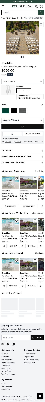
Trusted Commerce (8, 362)
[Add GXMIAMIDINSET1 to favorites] (35, 178)
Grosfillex (20, 18)
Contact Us (5, 356)
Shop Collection (38, 213)
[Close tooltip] (41, 389)
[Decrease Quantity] (18, 90)
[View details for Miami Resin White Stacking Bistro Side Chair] (8, 90)
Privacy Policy (6, 368)
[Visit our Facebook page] (8, 344)
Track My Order (7, 386)
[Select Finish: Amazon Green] (5, 111)
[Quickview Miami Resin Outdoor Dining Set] (40, 286)
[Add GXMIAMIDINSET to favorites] (16, 178)
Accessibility (5, 365)
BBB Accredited (6, 359)
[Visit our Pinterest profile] (2, 344)
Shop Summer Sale (22, 1)
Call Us (18, 142)
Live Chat (8, 142)
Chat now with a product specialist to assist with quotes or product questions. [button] (26, 390)
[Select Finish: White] (31, 111)
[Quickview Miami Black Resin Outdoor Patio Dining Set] (40, 246)
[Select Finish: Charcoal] (22, 111)
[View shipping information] (22, 120)
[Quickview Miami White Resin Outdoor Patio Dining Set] (4, 246)
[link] (42, 6)
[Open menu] (3, 6)
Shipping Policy (29, 362)
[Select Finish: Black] (14, 111)
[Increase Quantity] (28, 90)
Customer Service (30, 354)
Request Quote (29, 356)
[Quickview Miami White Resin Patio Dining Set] (22, 246)
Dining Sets (11, 18)
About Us (4, 354)
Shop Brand (39, 253)
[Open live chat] (40, 396)
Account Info (5, 389)
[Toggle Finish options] (42, 104)
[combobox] (20, 12)
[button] (20, 104)
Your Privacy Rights (8, 374)
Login (3, 383)
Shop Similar (39, 171)
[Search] (41, 12)
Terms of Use (6, 371)
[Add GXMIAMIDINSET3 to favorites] (41, 24)
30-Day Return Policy (31, 359)
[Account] (37, 6)
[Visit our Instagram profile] (13, 344)
